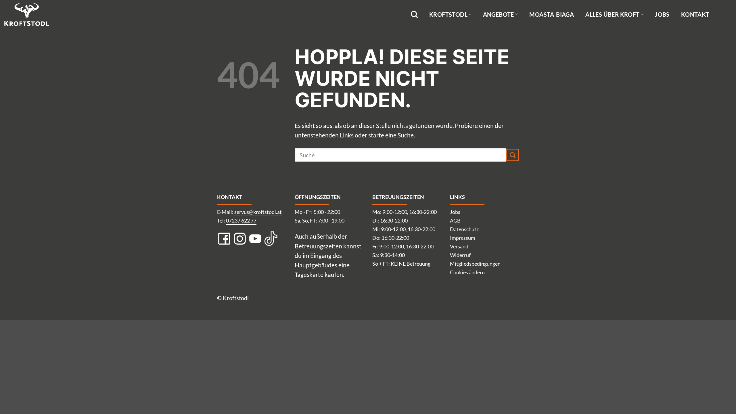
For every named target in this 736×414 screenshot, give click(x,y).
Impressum (462, 238)
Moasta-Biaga (551, 14)
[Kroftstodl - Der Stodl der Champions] (33, 14)
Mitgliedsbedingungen (475, 263)
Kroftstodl (448, 14)
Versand (459, 246)
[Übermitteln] (512, 155)
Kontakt (695, 14)
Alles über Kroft (612, 14)
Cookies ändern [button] (467, 272)
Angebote (498, 14)
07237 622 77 (241, 220)
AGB (455, 220)
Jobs (662, 14)
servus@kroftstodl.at (258, 212)
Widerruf (460, 255)
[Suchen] (414, 14)
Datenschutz (464, 229)
